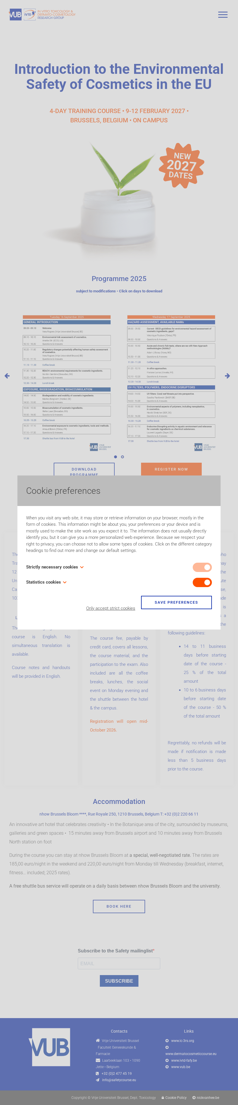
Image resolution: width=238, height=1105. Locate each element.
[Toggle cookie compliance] (202, 582)
